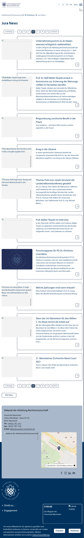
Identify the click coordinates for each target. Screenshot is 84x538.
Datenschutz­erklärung (40, 535)
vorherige (9, 32)
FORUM (48, 507)
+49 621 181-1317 (14, 424)
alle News (9, 395)
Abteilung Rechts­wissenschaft (13, 15)
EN (71, 5)
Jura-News (41, 15)
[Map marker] (59, 448)
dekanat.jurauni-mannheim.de (22, 429)
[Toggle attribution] (74, 465)
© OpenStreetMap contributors (64, 465)
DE (67, 5)
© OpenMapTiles (51, 465)
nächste (54, 32)
